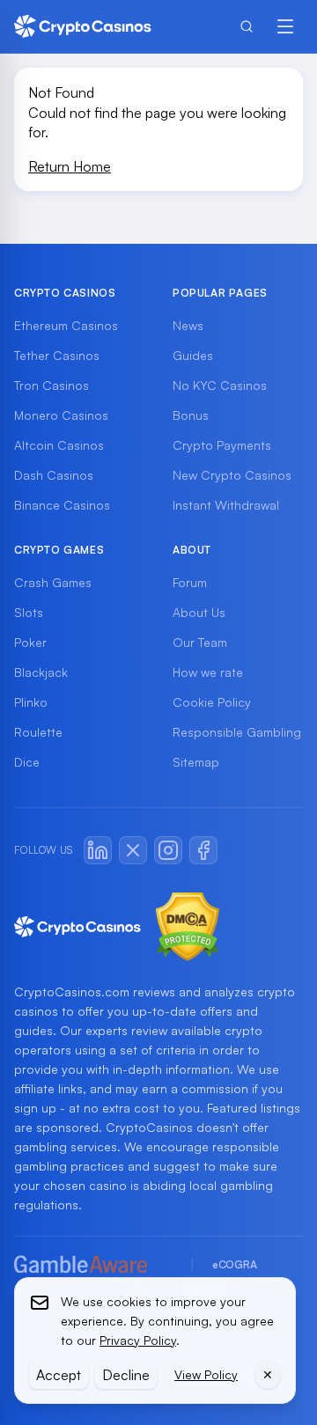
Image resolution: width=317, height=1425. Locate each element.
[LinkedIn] (98, 850)
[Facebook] (203, 850)
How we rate (208, 672)
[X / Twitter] (133, 850)
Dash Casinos (53, 474)
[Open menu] (285, 26)
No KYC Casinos (220, 385)
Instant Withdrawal (226, 504)
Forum (190, 582)
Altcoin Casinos (59, 444)
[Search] (246, 26)
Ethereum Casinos (66, 325)
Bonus (191, 415)
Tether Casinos (57, 355)
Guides (193, 355)
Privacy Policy (138, 1340)
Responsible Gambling (237, 731)
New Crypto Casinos (232, 474)
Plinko (31, 701)
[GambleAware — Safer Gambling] (93, 1265)
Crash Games (53, 582)
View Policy (206, 1374)
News (188, 325)
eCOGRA (234, 1264)
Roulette (38, 731)
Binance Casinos (62, 504)
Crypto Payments (222, 444)
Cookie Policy (212, 701)
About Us (199, 612)
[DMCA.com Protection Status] (187, 926)
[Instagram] (168, 850)
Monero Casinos (61, 415)
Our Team (200, 642)
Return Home (69, 166)
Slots (28, 612)
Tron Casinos (51, 385)
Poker (30, 642)
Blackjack (41, 672)
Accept (58, 1375)
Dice (27, 761)
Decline (126, 1375)
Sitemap (196, 761)
